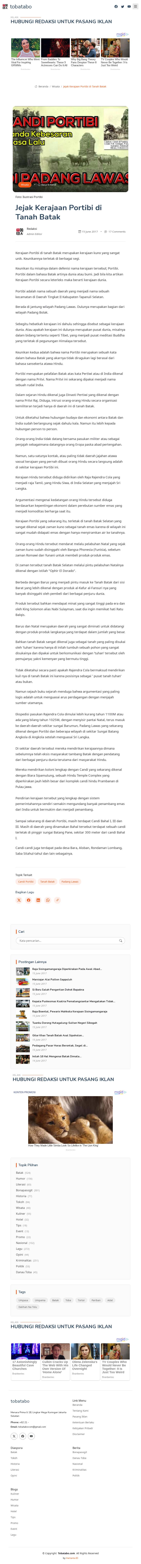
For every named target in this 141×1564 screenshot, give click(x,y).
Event (22, 1231)
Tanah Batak (47, 881)
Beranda (43, 86)
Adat (110, 1300)
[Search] (121, 940)
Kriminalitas (27, 1260)
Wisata (56, 86)
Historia (24, 1196)
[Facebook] (116, 6)
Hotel (22, 1219)
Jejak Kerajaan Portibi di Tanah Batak (84, 86)
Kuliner (23, 1214)
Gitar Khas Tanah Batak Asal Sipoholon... (58, 1035)
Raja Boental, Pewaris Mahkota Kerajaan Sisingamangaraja (69, 1011)
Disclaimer (79, 1434)
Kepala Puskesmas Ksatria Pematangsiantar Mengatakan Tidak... (73, 1001)
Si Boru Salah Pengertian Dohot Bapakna (58, 989)
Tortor (81, 1300)
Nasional (25, 1243)
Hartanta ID (72, 1558)
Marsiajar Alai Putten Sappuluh (52, 979)
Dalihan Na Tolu (28, 1307)
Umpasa (23, 1300)
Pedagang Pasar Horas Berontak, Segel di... (60, 1045)
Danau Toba (26, 1272)
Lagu (22, 1249)
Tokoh (23, 1202)
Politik (23, 1266)
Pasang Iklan (80, 1416)
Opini (22, 1254)
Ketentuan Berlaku (83, 1422)
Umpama (40, 1300)
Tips (21, 1225)
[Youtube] (129, 6)
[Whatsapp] (47, 900)
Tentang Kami (81, 1411)
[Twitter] (123, 6)
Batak (23, 1173)
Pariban (96, 1300)
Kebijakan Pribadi (83, 1428)
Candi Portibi (26, 881)
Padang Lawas (70, 881)
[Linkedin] (38, 900)
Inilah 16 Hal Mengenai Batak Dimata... (57, 1056)
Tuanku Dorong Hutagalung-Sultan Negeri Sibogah (64, 1023)
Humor (24, 1178)
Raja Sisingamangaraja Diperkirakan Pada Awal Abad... (67, 969)
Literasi (23, 1184)
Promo (23, 1237)
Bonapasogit (28, 1190)
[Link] (57, 900)
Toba (68, 1300)
